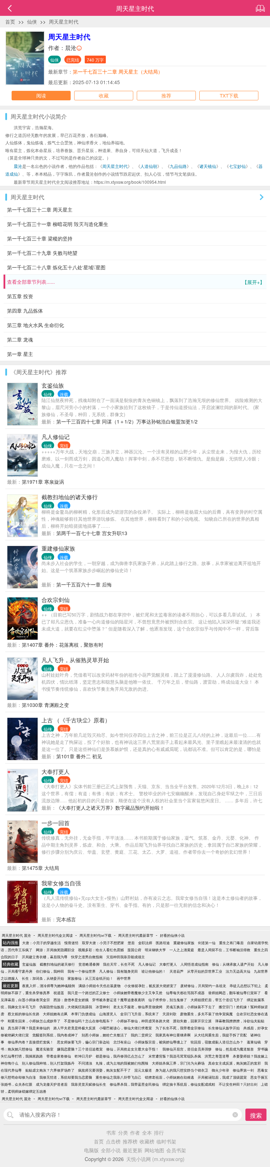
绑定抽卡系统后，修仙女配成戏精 (188, 1084)
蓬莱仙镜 (254, 1042)
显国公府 (134, 949)
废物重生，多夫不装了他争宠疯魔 (206, 1013)
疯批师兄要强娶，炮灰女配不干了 (104, 1070)
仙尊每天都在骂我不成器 (185, 992)
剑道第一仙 (207, 942)
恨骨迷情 (71, 942)
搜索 (256, 1115)
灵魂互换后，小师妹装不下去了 (190, 1006)
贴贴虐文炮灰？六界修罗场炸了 (50, 1070)
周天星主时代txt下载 (95, 935)
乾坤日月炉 (83, 1056)
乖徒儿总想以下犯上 (245, 985)
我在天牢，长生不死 (119, 964)
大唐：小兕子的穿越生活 (41, 942)
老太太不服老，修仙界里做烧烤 (137, 1006)
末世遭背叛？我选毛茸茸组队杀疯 (174, 1056)
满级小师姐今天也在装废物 (99, 985)
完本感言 (66, 919)
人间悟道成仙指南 (194, 964)
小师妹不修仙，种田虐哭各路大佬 (143, 1020)
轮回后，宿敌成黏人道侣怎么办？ (217, 1042)
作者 (135, 1132)
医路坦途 (163, 942)
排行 (159, 1132)
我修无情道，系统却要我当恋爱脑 (65, 1077)
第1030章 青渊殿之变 (45, 704)
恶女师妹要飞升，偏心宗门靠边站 (83, 1042)
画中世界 (124, 978)
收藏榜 (147, 1141)
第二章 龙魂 (20, 339)
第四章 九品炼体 (25, 310)
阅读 (41, 95)
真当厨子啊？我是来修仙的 (29, 1027)
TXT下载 (229, 95)
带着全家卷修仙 (58, 1056)
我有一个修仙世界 (82, 971)
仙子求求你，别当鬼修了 (167, 999)
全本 (147, 1132)
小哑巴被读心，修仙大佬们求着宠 (125, 1027)
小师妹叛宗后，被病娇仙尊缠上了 (160, 1042)
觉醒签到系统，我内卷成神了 (55, 1035)
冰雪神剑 (103, 1006)
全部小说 (111, 1150)
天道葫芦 (176, 971)
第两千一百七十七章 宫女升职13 (91, 533)
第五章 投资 (20, 296)
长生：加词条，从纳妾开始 (43, 978)
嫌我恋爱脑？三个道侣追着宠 (80, 1049)
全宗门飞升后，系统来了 (139, 1013)
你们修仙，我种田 (50, 971)
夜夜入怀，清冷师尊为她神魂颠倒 (48, 985)
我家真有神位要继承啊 (173, 1035)
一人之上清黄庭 (181, 949)
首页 (10, 21)
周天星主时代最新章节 (135, 935)
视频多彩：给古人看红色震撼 (101, 949)
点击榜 (113, 1141)
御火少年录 (220, 1070)
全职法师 (145, 942)
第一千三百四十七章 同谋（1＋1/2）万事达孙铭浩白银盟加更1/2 (127, 421)
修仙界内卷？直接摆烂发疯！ (30, 1042)
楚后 (131, 942)
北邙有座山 (122, 1042)
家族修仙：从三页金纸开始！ (90, 978)
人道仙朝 (148, 166)
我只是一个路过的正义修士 (89, 992)
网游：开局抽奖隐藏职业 (55, 949)
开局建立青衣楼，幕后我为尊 (45, 956)
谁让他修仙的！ (153, 971)
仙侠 (32, 21)
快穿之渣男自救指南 (87, 956)
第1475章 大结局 (40, 867)
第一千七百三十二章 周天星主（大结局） (118, 71)
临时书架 (166, 1141)
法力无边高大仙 (238, 971)
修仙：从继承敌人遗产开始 (233, 964)
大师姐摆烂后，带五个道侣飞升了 (217, 999)
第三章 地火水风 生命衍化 (35, 324)
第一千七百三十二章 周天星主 (39, 209)
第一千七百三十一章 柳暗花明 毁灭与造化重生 (57, 223)
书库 (111, 1132)
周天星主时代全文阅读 (55, 935)
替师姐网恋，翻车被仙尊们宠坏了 (234, 992)
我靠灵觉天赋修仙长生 (88, 1084)
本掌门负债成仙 (83, 1013)
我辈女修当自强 (61, 883)
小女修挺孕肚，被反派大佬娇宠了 (150, 985)
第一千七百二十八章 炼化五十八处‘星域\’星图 (56, 267)
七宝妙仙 (237, 166)
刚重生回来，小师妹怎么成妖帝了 (34, 1020)
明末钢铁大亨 (155, 949)
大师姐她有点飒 (55, 1013)
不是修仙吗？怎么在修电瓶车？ (88, 1020)
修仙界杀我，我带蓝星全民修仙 (134, 1084)
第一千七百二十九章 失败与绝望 (42, 252)
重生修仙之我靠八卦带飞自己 (118, 1077)
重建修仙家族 (58, 548)
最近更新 (132, 1150)
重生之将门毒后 (231, 942)
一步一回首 (55, 823)
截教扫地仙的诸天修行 (69, 497)
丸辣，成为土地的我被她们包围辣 (122, 1063)
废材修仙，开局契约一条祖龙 (203, 985)
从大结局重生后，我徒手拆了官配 (220, 1035)
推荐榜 (130, 1141)
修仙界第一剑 (243, 1070)
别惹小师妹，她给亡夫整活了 (104, 1035)
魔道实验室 (44, 1049)
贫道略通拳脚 (88, 964)
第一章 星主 (20, 353)
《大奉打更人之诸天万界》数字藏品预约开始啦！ (110, 807)
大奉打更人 (55, 771)
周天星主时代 (63, 21)
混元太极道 (143, 1070)
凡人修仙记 (55, 437)
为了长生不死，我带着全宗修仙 (180, 1027)
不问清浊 (85, 1063)
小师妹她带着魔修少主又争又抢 (137, 992)
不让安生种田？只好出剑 (238, 1084)
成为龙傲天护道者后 (52, 1084)
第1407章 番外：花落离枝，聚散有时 (62, 644)
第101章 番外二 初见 (79, 756)
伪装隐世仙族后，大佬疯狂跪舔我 (65, 1006)
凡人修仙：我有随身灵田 (118, 971)
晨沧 (70, 48)
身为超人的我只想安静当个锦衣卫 (181, 1070)
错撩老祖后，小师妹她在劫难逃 (169, 1077)
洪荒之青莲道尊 (217, 1056)
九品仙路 (178, 166)
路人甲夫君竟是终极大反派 (74, 1027)
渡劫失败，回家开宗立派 (192, 1020)
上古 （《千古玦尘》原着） (75, 720)
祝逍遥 (58, 992)
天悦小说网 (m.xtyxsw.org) (155, 1158)
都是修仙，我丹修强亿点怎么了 (120, 1056)
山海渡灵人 (108, 1013)
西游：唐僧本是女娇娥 (71, 999)
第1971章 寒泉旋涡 (43, 481)
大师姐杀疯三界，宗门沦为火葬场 (178, 1063)
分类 (123, 1132)
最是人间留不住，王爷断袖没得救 (224, 949)
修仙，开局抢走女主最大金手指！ (132, 1049)
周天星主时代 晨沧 (16, 935)
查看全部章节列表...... (136, 282)
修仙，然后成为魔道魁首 (234, 1049)
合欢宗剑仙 (55, 600)
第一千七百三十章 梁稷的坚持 (39, 238)
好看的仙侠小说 (172, 935)
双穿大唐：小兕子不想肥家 (103, 942)
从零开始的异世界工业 (204, 971)
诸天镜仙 (207, 166)
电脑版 (91, 1150)
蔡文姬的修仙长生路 (23, 1013)
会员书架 (176, 1150)
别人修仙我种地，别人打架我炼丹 (48, 1063)
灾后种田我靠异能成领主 (125, 956)
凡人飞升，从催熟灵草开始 (75, 660)
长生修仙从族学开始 (224, 1027)
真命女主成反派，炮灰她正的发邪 (234, 1063)
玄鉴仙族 (52, 385)
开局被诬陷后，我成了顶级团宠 (222, 1077)
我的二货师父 (141, 1035)
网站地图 (154, 1150)
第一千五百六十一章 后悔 (84, 584)
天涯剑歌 (169, 1013)
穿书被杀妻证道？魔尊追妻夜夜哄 (118, 999)
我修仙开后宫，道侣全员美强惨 (187, 1049)
